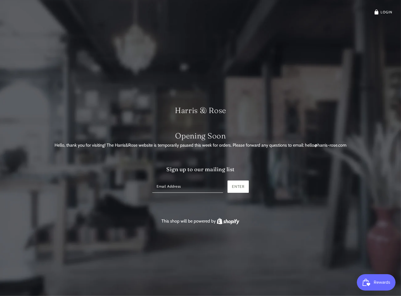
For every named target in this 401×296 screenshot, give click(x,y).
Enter (238, 186)
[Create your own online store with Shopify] (228, 221)
